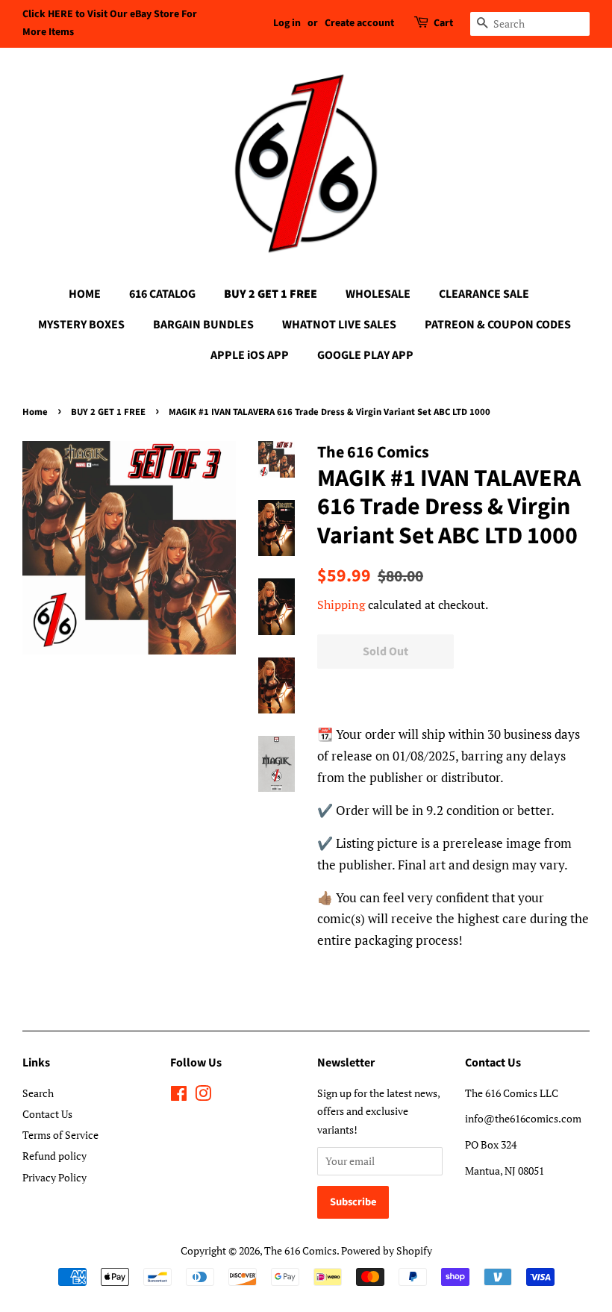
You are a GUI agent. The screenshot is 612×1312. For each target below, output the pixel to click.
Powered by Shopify (386, 1250)
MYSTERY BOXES (81, 324)
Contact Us (47, 1114)
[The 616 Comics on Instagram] (203, 1096)
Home (35, 412)
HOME (85, 294)
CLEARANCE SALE (484, 294)
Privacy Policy (54, 1177)
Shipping (341, 604)
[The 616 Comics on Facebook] (178, 1096)
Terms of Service (60, 1135)
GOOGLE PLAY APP (365, 355)
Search (38, 1093)
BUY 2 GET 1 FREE (270, 294)
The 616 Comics (300, 1250)
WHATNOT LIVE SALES (339, 324)
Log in (287, 23)
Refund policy (54, 1156)
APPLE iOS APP (249, 355)
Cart (443, 23)
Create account (359, 23)
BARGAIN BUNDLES (203, 324)
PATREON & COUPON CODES (498, 324)
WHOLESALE (378, 294)
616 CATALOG (162, 294)
